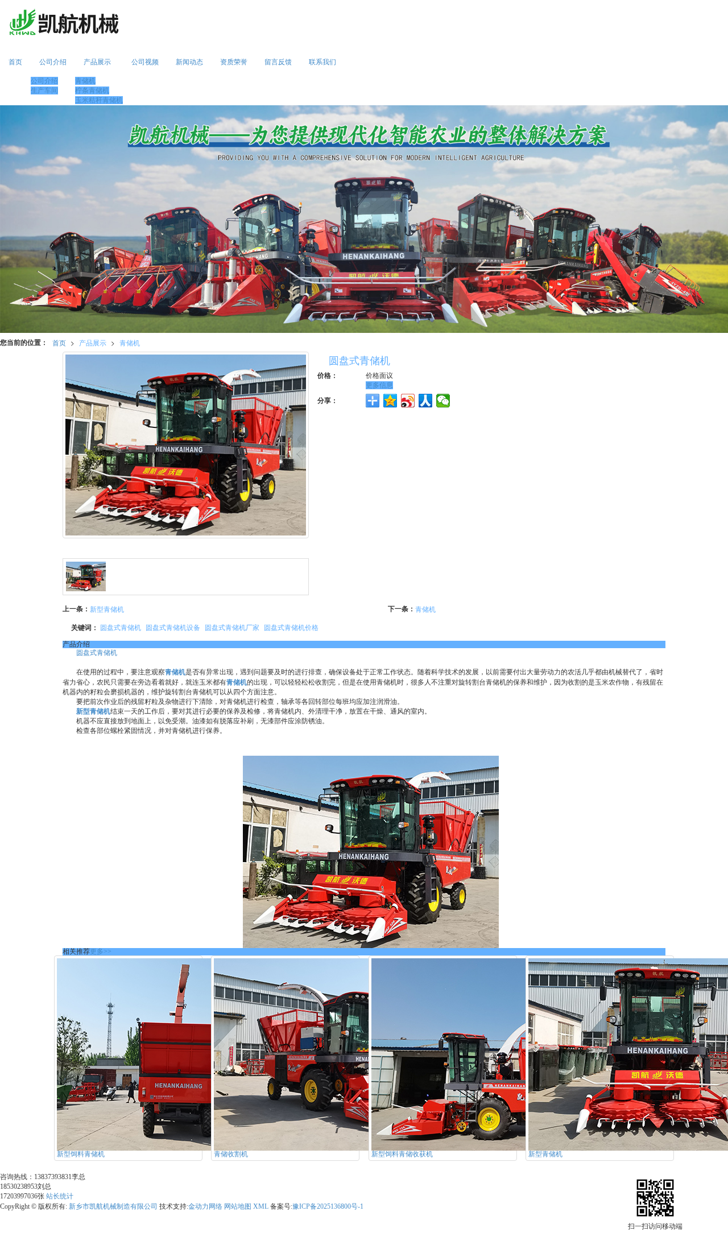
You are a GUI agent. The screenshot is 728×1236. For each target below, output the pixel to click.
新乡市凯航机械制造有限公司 (113, 1206)
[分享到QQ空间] (390, 400)
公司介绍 (53, 62)
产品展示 (97, 62)
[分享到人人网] (426, 400)
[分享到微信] (443, 400)
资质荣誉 (233, 62)
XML (260, 1206)
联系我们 (322, 62)
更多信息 (379, 385)
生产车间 (44, 90)
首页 (15, 62)
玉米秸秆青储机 (99, 100)
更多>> (100, 951)
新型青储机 (107, 608)
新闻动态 (189, 62)
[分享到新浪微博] (408, 400)
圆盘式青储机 (120, 627)
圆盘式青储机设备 (173, 627)
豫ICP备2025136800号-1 (327, 1206)
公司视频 (145, 62)
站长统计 (59, 1196)
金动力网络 (205, 1206)
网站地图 (237, 1206)
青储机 (85, 81)
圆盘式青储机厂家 (232, 627)
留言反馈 (278, 62)
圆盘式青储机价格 (291, 627)
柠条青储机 (92, 90)
